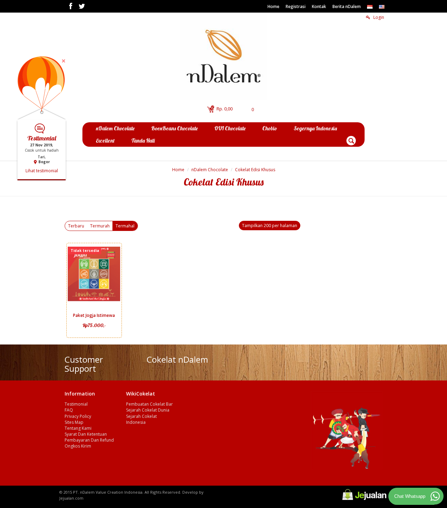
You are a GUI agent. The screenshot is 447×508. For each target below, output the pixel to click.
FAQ (69, 410)
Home (273, 6)
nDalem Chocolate (209, 170)
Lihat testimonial (41, 170)
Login (378, 17)
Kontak (319, 6)
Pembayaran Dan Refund (89, 440)
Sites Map (74, 422)
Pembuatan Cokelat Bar (149, 404)
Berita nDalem (346, 6)
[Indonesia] (370, 6)
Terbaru (76, 226)
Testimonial (76, 404)
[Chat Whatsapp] (435, 496)
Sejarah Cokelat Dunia (147, 410)
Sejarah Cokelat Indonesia (141, 419)
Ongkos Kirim (78, 446)
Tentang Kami (78, 428)
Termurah (100, 226)
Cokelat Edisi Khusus (255, 170)
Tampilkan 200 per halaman (269, 225)
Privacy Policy (78, 416)
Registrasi (296, 6)
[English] (382, 6)
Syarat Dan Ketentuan (86, 434)
